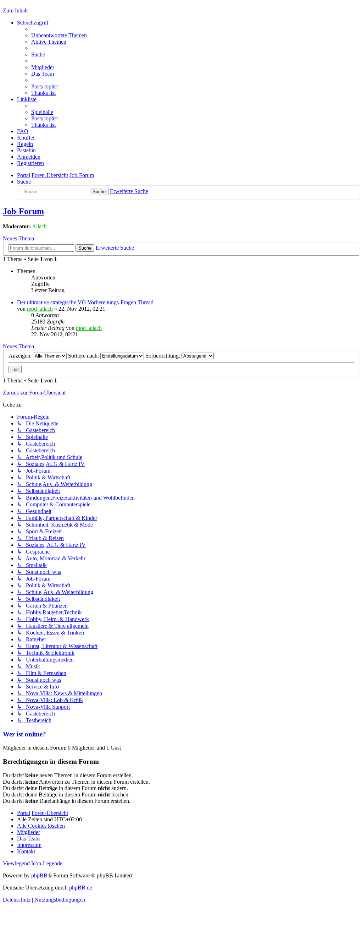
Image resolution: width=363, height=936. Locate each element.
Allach (39, 226)
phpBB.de (80, 888)
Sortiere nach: (84, 356)
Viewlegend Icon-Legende (32, 863)
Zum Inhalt (15, 10)
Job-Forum (23, 211)
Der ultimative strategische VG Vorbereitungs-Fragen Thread (85, 302)
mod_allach (40, 309)
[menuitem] (59, 35)
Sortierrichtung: (163, 356)
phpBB (39, 875)
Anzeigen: (21, 356)
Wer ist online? (24, 734)
